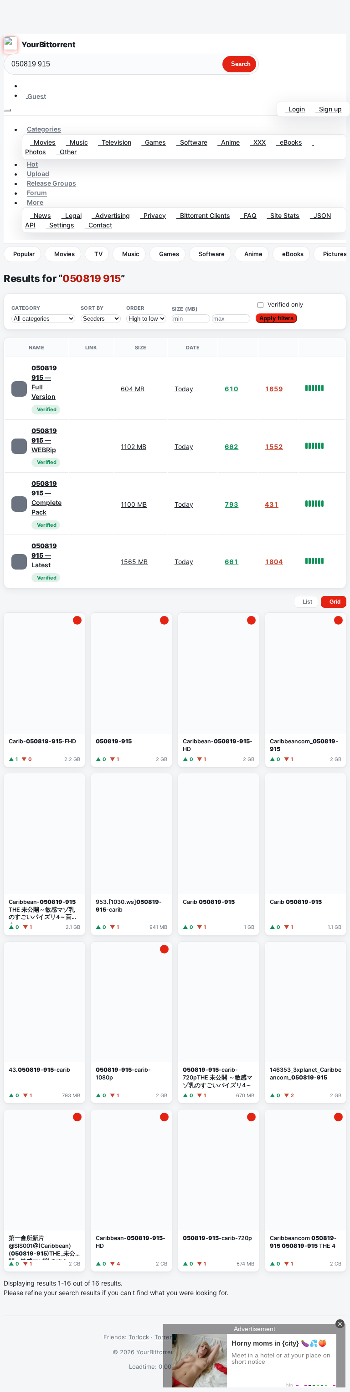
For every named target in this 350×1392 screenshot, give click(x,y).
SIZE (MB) (185, 309)
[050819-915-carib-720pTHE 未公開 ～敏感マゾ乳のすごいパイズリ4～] (218, 1023)
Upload (38, 174)
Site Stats (283, 215)
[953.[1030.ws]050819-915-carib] (131, 854)
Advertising (111, 215)
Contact (98, 225)
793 (231, 504)
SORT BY (92, 308)
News (40, 215)
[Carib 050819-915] (218, 854)
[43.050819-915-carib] (44, 1023)
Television (114, 142)
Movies (43, 142)
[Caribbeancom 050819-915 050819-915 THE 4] (305, 1190)
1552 (274, 446)
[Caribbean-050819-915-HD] (218, 690)
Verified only (285, 304)
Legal (72, 215)
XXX (258, 142)
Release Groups (51, 183)
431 (271, 504)
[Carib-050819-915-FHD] (44, 690)
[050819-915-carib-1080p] (131, 1023)
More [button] (35, 203)
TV (98, 253)
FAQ (248, 215)
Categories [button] (44, 129)
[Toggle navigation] (7, 110)
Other (66, 152)
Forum (37, 193)
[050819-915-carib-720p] (218, 1190)
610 (231, 389)
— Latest (44, 555)
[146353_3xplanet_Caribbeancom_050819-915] (305, 1023)
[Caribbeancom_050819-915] (305, 690)
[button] (26, 86)
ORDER (135, 308)
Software (191, 142)
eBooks (289, 142)
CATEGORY (26, 308)
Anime (228, 142)
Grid (334, 602)
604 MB (132, 389)
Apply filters (276, 318)
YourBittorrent (48, 44)
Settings (60, 225)
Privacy (153, 215)
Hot (32, 164)
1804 (274, 561)
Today (184, 389)
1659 (274, 389)
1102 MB (133, 446)
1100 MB (134, 504)
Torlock (139, 1337)
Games (153, 142)
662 (231, 446)
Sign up (328, 109)
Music (77, 142)
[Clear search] (214, 64)
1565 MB (134, 561)
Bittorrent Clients (203, 215)
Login (295, 109)
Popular (24, 253)
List (307, 602)
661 (231, 561)
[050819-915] (131, 690)
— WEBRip (44, 440)
